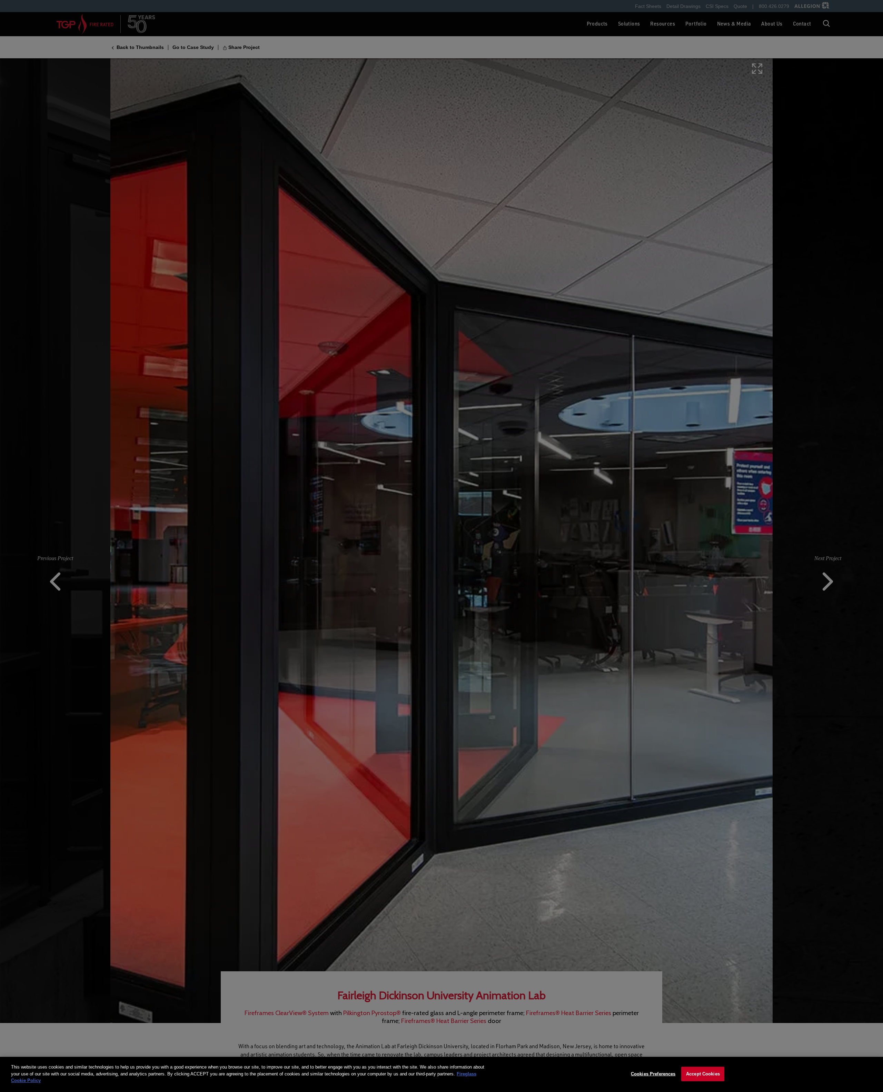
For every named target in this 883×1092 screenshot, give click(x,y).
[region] (441, 1074)
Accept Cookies (703, 1073)
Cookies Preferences (653, 1073)
